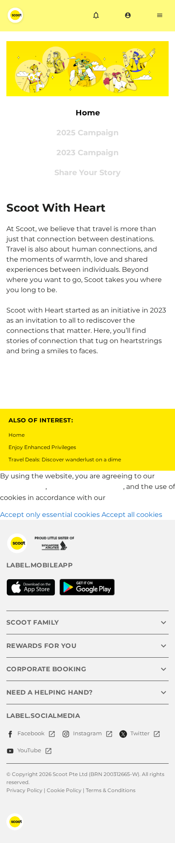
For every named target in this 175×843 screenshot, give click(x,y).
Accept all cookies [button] (132, 515)
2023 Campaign (87, 152)
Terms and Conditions (85, 487)
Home (16, 435)
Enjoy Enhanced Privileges (42, 447)
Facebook (31, 733)
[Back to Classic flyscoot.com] (17, 543)
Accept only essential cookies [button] (50, 515)
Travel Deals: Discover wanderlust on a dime (64, 459)
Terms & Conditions (110, 790)
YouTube (29, 750)
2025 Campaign (87, 132)
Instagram (87, 733)
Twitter (140, 733)
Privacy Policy (22, 487)
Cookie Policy (129, 498)
